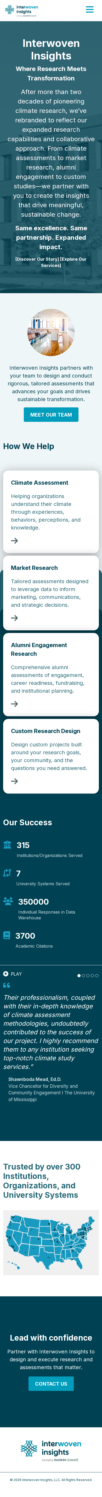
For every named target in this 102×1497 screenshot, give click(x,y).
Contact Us (51, 1384)
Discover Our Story (37, 259)
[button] (12, 974)
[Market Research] (14, 619)
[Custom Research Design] (14, 782)
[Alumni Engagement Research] (14, 705)
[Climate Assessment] (14, 542)
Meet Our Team (51, 415)
